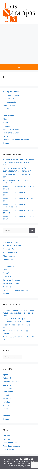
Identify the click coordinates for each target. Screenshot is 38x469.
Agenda (6, 375)
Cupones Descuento (11, 381)
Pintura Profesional (10, 99)
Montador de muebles (12, 95)
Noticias (6, 402)
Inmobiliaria (7, 388)
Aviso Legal (7, 461)
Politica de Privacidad (21, 461)
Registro (6, 436)
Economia (7, 385)
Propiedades (8, 126)
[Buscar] (32, 230)
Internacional (8, 392)
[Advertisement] (19, 44)
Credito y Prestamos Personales (16, 140)
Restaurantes (8, 116)
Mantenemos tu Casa (11, 102)
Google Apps (8, 109)
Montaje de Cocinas (11, 92)
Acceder (6, 439)
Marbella (6, 395)
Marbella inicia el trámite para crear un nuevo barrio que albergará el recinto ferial (18, 162)
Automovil (7, 378)
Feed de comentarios (11, 446)
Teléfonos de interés (11, 129)
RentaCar (7, 123)
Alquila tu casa (9, 105)
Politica (6, 405)
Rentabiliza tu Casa (11, 133)
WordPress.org (9, 449)
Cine (5, 119)
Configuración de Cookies (23, 463)
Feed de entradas (10, 443)
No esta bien (8, 136)
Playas (5, 112)
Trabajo (6, 143)
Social (5, 412)
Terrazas (6, 416)
